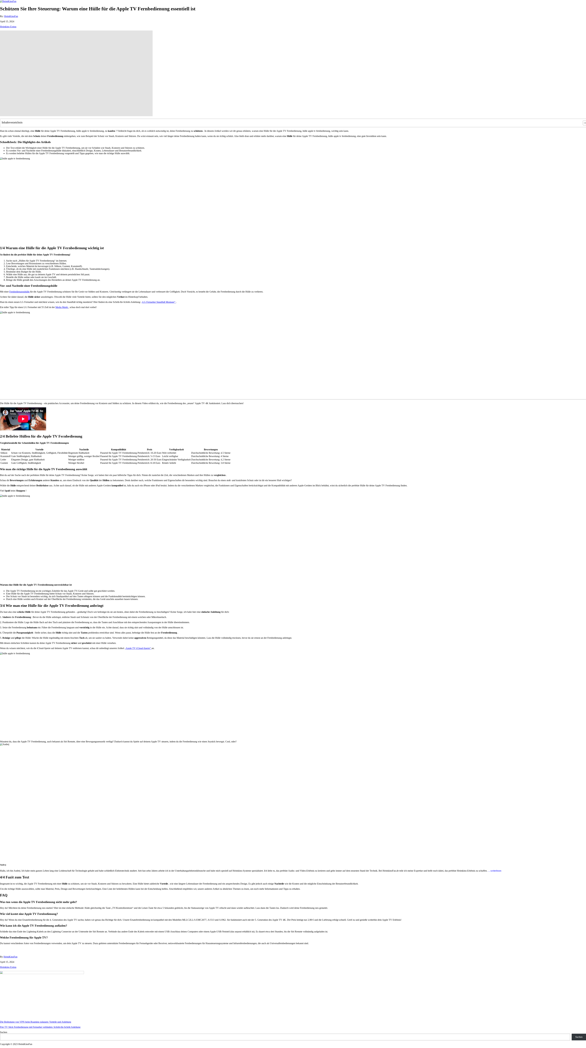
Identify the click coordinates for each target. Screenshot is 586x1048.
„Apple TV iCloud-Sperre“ (138, 648)
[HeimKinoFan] (8, 1)
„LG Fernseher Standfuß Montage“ (158, 302)
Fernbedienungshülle (19, 291)
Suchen (3, 1032)
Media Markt (62, 307)
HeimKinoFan (11, 16)
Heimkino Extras (8, 26)
